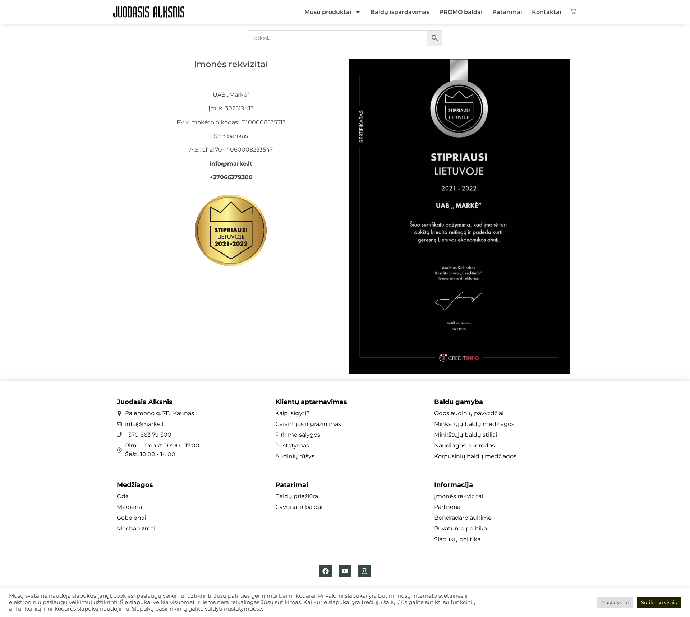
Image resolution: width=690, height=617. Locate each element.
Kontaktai (546, 12)
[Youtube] (345, 571)
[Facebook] (325, 571)
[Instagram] (364, 571)
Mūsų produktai (327, 12)
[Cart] (573, 11)
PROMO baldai (461, 12)
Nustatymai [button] (615, 602)
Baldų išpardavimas (400, 12)
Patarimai (507, 12)
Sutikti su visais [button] (659, 602)
